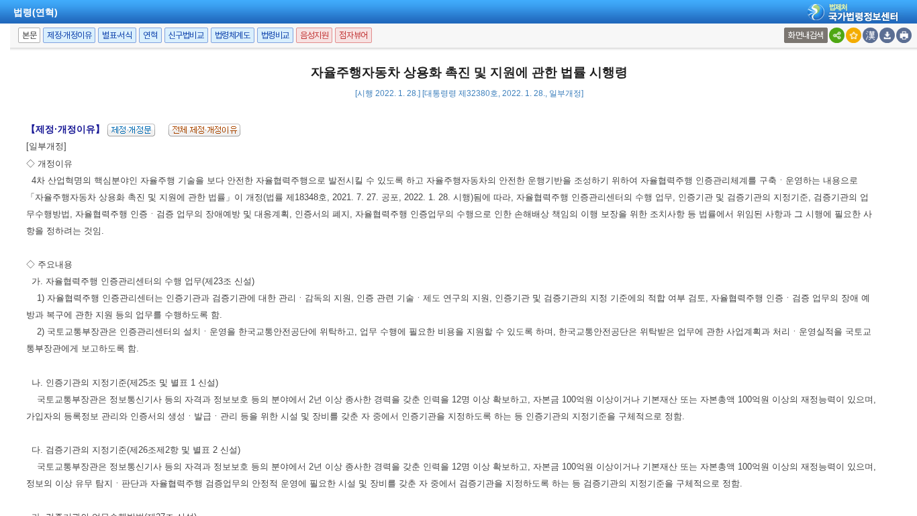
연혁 (150, 35)
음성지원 (314, 35)
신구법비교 (186, 35)
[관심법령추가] (853, 35)
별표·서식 (117, 35)
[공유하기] (836, 35)
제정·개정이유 (69, 35)
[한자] (870, 35)
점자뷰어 (353, 35)
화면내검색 (806, 35)
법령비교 (275, 35)
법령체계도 (232, 35)
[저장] (887, 35)
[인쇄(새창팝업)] (904, 35)
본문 (29, 35)
